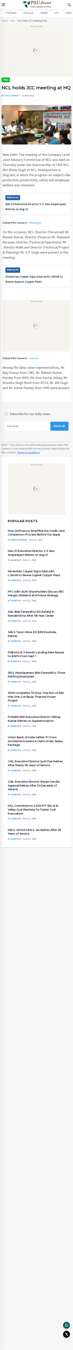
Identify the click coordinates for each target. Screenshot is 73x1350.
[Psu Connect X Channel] (66, 1334)
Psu (12, 20)
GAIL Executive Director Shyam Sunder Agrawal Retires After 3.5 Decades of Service (34, 785)
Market (44, 13)
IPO (57, 13)
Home (5, 20)
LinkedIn (34, 358)
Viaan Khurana (19, 539)
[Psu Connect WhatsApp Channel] (66, 1325)
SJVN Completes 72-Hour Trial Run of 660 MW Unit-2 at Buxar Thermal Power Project (36, 696)
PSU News (11, 13)
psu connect (12, 95)
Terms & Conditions (28, 452)
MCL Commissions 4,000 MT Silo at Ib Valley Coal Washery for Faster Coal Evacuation (33, 809)
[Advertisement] (36, 52)
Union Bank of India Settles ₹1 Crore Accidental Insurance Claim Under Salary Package (35, 741)
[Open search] (69, 4)
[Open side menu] (3, 5)
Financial (28, 13)
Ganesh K (16, 560)
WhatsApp (35, 223)
